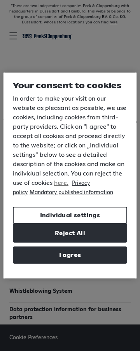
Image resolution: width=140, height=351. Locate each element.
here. (61, 183)
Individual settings (70, 215)
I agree (70, 255)
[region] (70, 175)
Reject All (70, 233)
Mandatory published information (71, 192)
